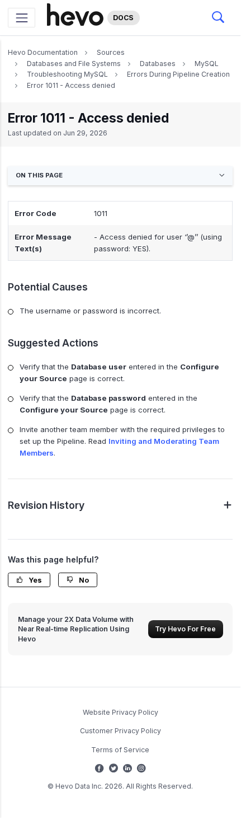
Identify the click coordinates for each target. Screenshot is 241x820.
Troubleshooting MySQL (67, 74)
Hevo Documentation (43, 52)
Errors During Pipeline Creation (178, 74)
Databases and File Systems (74, 63)
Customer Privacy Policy (120, 731)
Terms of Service (120, 750)
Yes (34, 580)
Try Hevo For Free (185, 629)
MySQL (207, 63)
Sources (111, 52)
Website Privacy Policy (120, 712)
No (83, 580)
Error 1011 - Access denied (71, 85)
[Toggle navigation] (21, 17)
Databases (158, 63)
